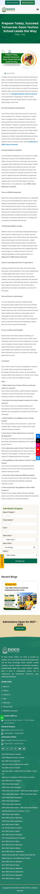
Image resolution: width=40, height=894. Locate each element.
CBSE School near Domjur (10, 808)
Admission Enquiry (28, 2)
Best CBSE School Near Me (11, 761)
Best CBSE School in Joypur (11, 878)
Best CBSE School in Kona (10, 865)
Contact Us (6, 695)
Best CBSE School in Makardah (12, 868)
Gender (6, 551)
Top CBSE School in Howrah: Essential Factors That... (16, 589)
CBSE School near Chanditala (11, 804)
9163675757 (8, 744)
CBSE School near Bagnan (10, 784)
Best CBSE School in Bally (10, 824)
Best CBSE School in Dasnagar (12, 835)
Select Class (7, 535)
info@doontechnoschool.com (14, 730)
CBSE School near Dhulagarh (11, 787)
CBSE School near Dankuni (10, 801)
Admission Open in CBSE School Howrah (15, 764)
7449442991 (8, 733)
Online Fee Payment (12, 2)
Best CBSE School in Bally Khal (12, 818)
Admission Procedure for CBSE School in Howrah (18, 777)
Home (17, 34)
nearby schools (7, 858)
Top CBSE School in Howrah (11, 768)
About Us (6, 686)
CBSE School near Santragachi (12, 797)
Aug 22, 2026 (12, 584)
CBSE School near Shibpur (10, 794)
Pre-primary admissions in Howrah (13, 838)
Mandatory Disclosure (10, 711)
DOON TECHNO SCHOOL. (22, 888)
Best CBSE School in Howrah (11, 754)
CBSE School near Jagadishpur (12, 821)
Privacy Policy (8, 707)
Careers (5, 691)
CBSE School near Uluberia (29, 791)
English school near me (27, 855)
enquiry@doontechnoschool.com (15, 740)
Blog (4, 699)
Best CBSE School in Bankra (11, 848)
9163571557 (19, 744)
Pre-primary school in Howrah (11, 828)
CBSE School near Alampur (29, 808)
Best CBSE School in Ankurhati (12, 862)
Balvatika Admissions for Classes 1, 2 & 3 (15, 811)
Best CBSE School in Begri (10, 841)
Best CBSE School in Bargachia (12, 875)
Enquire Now (20, 628)
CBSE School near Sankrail (10, 814)
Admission (6, 703)
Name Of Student (9, 512)
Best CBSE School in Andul (10, 831)
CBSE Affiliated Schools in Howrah (13, 758)
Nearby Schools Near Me (10, 855)
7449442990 (19, 733)
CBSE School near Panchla (10, 791)
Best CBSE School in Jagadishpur (13, 851)
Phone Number (8, 520)
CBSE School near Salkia (28, 794)
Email (5, 528)
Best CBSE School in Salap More (12, 872)
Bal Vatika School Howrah (21, 858)
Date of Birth (7, 543)
